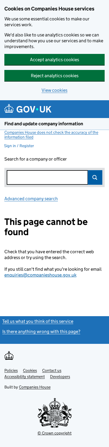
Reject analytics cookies (54, 75)
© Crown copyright (54, 433)
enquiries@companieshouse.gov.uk (40, 275)
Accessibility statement (24, 376)
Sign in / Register (19, 145)
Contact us (51, 370)
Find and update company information (43, 123)
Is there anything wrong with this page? (41, 331)
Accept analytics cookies (54, 59)
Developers (60, 376)
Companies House (35, 387)
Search (95, 177)
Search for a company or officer (35, 159)
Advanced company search (31, 198)
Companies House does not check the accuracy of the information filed (51, 135)
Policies (11, 370)
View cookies (54, 90)
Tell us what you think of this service (37, 321)
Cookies (30, 370)
